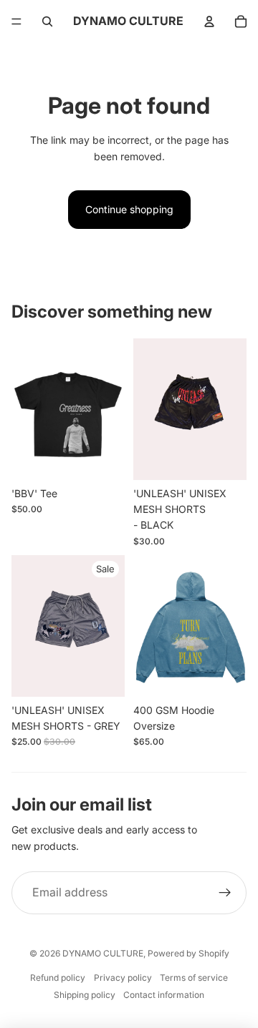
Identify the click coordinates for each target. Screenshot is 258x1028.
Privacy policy (123, 977)
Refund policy (57, 977)
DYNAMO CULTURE (102, 953)
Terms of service (194, 977)
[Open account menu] (209, 21)
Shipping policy (84, 994)
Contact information (163, 994)
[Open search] (47, 21)
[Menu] (16, 21)
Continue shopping (129, 209)
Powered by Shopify (188, 953)
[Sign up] (225, 893)
